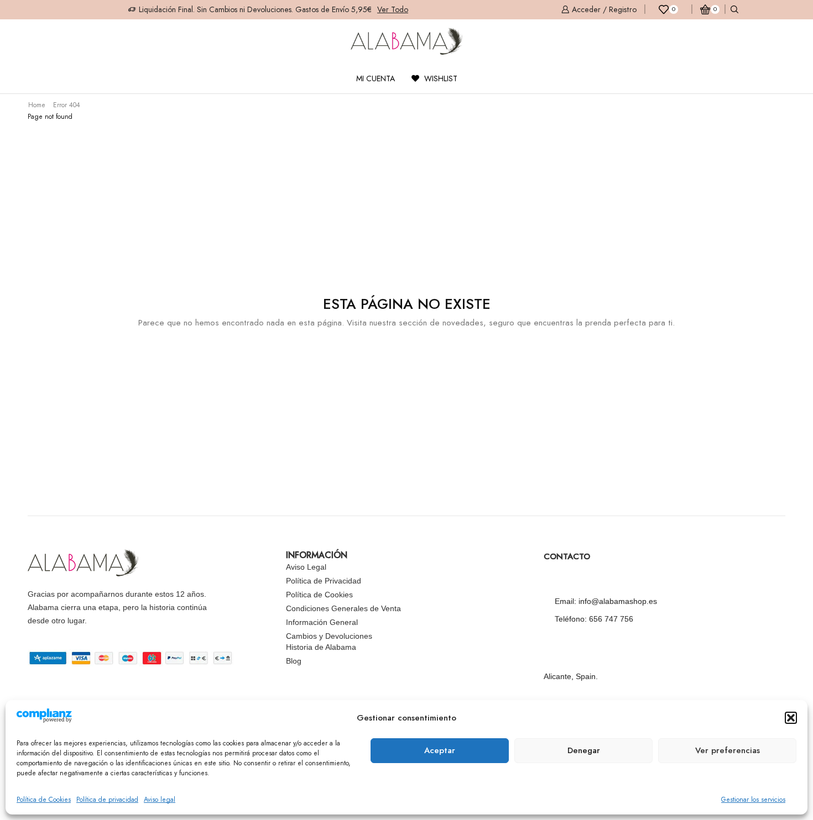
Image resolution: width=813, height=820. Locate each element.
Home (36, 105)
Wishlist (439, 78)
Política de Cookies (44, 800)
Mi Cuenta (375, 78)
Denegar (583, 750)
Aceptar (439, 750)
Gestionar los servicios (753, 800)
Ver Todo (392, 9)
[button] (790, 717)
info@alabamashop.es (618, 601)
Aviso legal (159, 800)
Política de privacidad (107, 800)
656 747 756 (611, 618)
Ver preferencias (727, 750)
